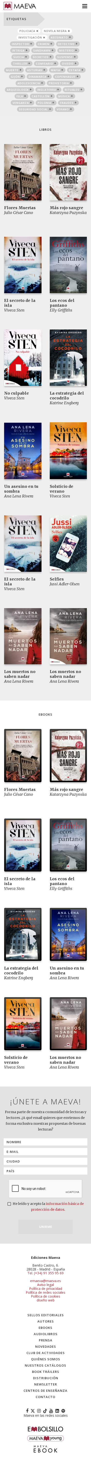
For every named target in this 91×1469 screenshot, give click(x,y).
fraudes (67, 103)
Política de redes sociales (45, 1292)
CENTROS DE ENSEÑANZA (45, 1390)
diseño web (46, 1300)
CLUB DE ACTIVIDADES (45, 1353)
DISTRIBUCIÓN (45, 1378)
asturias (34, 70)
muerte (12, 70)
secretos (41, 57)
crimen (43, 44)
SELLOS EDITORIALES (45, 1315)
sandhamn (41, 50)
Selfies (57, 579)
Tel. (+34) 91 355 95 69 (45, 1273)
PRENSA (45, 1340)
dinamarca (37, 76)
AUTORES (45, 1321)
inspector (20, 44)
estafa (74, 70)
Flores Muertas (20, 207)
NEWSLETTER (45, 1384)
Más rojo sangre (66, 207)
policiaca (27, 31)
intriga (18, 50)
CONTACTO (45, 1397)
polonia (44, 103)
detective (66, 44)
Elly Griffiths (61, 310)
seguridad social (33, 109)
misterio (66, 50)
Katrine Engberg (64, 402)
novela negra (55, 31)
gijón (15, 76)
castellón (41, 96)
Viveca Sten (14, 310)
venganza (21, 103)
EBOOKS (45, 1327)
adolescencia (28, 83)
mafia (55, 70)
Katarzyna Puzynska (68, 212)
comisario (44, 63)
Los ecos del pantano (62, 303)
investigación (30, 37)
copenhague (65, 76)
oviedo (68, 63)
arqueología (18, 90)
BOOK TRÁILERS (45, 1372)
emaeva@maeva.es (45, 1280)
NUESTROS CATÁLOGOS (45, 1365)
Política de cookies (45, 1296)
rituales (72, 90)
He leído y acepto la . (48, 1206)
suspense (65, 57)
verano (63, 109)
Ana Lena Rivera (18, 496)
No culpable (16, 393)
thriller (20, 63)
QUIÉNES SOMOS (45, 1359)
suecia (18, 57)
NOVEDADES (45, 1346)
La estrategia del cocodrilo (67, 395)
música (64, 96)
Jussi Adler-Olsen (65, 583)
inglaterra (46, 90)
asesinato (59, 37)
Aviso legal (45, 1284)
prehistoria (59, 83)
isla (20, 96)
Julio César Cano (18, 212)
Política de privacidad (45, 1288)
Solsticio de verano (61, 489)
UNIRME (45, 1226)
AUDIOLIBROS (46, 1334)
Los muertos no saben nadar (19, 674)
